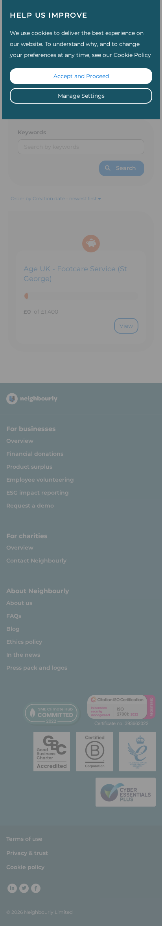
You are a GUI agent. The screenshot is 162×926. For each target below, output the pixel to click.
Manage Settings (81, 95)
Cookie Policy (132, 54)
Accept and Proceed (81, 76)
